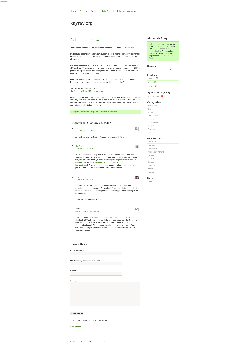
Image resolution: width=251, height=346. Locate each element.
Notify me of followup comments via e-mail (90, 320)
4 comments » (113, 112)
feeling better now (156, 44)
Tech (150, 132)
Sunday (151, 162)
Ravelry (151, 83)
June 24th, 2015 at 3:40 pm (84, 148)
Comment (74, 281)
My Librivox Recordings (124, 11)
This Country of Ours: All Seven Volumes (86, 91)
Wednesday (152, 149)
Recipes (151, 126)
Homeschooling (155, 51)
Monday (151, 159)
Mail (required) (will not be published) (85, 261)
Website (73, 271)
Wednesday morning (156, 152)
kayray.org (81, 23)
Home (74, 11)
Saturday (151, 165)
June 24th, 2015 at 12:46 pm (85, 131)
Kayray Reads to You (100, 11)
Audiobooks (162, 49)
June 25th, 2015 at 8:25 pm (84, 179)
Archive (83, 11)
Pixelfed (151, 86)
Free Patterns (153, 116)
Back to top (76, 327)
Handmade (152, 119)
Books (150, 112)
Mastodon (3, 1)
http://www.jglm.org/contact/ (100, 163)
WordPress (104, 342)
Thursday (151, 145)
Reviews (151, 129)
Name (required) (77, 250)
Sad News (152, 142)
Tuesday (151, 155)
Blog (169, 49)
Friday (150, 169)
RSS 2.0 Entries (154, 96)
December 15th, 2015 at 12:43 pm (87, 211)
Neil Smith (79, 146)
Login (150, 181)
